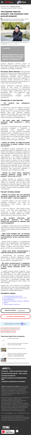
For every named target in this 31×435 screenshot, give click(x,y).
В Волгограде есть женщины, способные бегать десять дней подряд (18, 344)
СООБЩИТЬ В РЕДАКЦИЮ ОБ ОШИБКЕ (13, 381)
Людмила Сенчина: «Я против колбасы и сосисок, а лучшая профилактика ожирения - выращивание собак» (18, 355)
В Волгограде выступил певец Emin (16, 348)
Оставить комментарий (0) (15, 316)
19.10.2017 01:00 (5, 6)
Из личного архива (13, 44)
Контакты (4, 371)
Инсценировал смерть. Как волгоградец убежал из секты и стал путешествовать (14, 297)
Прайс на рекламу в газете (18, 371)
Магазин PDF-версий (8, 375)
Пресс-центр (23, 373)
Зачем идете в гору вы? (12, 304)
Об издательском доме (9, 373)
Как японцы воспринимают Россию (16, 358)
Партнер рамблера (15, 427)
